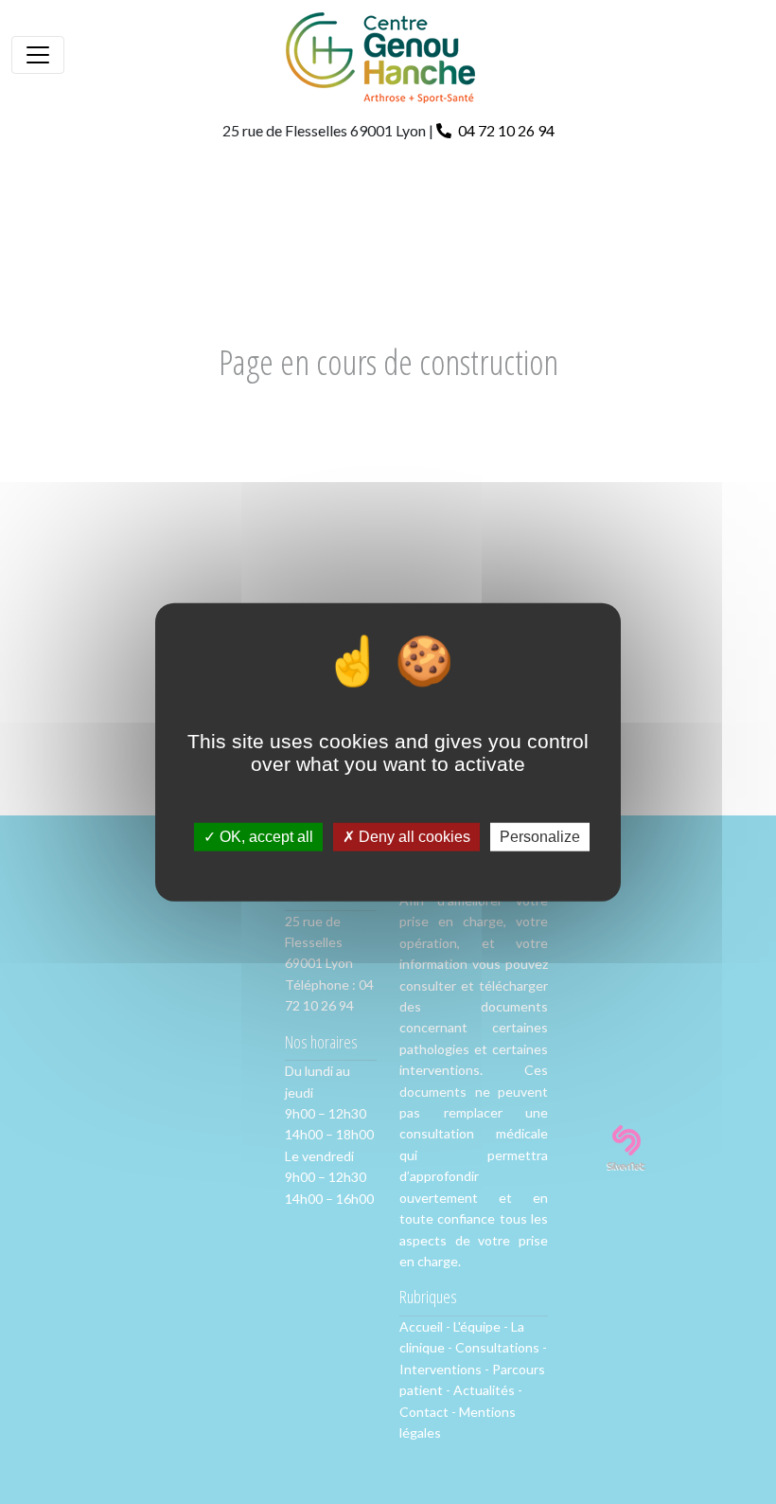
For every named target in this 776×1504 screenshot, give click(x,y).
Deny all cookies (412, 837)
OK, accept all (264, 837)
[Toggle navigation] (37, 55)
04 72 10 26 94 (505, 130)
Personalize (540, 837)
